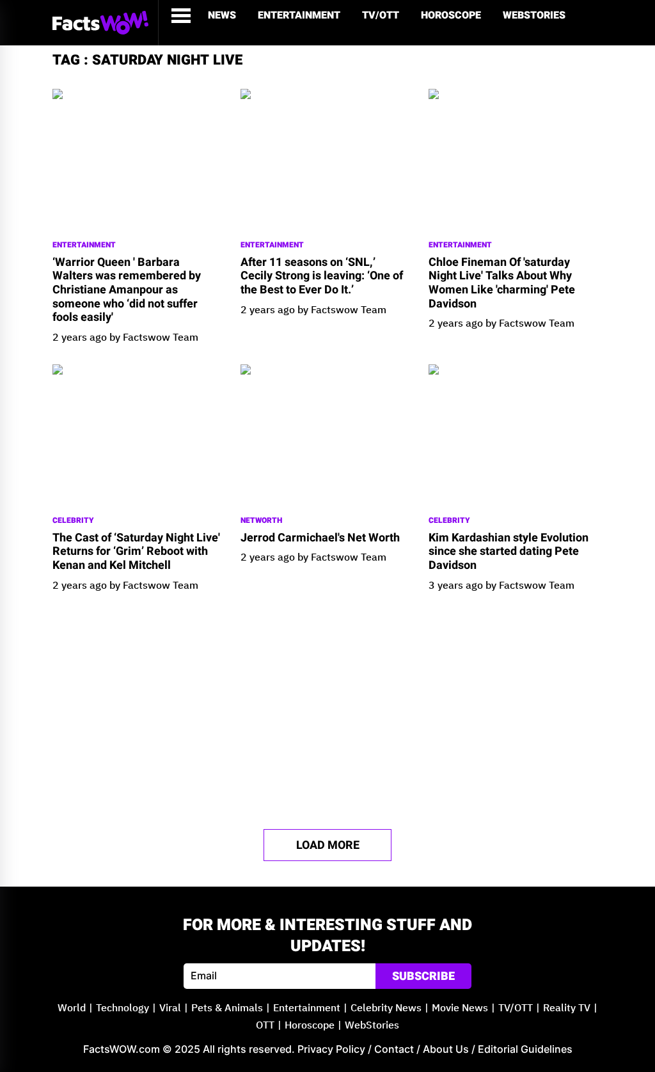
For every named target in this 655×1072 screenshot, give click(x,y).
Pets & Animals (227, 1008)
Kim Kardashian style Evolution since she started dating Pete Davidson (508, 552)
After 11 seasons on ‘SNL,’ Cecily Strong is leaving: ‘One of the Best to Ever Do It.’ (322, 276)
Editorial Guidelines (525, 1049)
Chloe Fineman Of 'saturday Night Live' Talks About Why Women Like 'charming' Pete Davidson (502, 283)
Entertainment (299, 15)
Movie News (460, 1008)
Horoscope (451, 15)
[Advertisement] (327, 710)
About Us (446, 1049)
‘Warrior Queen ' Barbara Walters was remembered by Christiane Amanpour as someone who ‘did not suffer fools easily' (126, 290)
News (222, 15)
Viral (170, 1008)
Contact (394, 1049)
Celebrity (73, 521)
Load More (327, 845)
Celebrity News (386, 1008)
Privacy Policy (331, 1049)
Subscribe (423, 976)
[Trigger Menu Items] (181, 15)
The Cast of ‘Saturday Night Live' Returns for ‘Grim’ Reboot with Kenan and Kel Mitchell (136, 552)
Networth (261, 521)
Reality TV (566, 1008)
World (72, 1008)
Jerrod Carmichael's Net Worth (320, 538)
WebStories (534, 15)
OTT (265, 1025)
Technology (122, 1008)
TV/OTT (380, 15)
